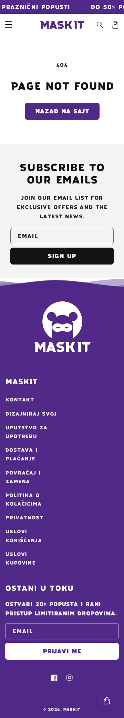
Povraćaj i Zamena (23, 477)
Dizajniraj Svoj (31, 414)
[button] (100, 24)
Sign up (62, 256)
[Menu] (8, 24)
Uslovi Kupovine (20, 558)
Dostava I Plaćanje (21, 454)
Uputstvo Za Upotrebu (26, 432)
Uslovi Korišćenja (23, 536)
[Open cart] (106, 700)
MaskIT (72, 709)
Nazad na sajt (62, 111)
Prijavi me (62, 651)
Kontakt (19, 399)
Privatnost (24, 517)
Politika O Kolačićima (23, 499)
